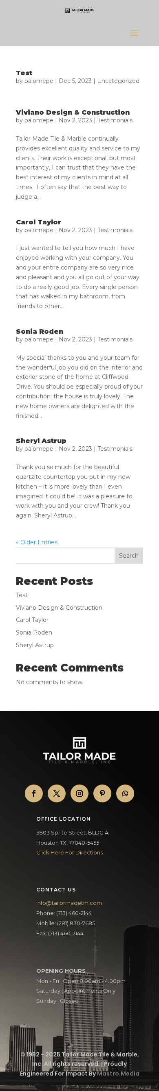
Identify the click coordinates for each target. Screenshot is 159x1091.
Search (129, 555)
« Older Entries (36, 542)
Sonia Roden (39, 331)
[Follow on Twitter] (57, 793)
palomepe (38, 81)
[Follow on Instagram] (79, 793)
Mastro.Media (118, 1073)
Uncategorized (118, 81)
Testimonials (114, 120)
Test (24, 73)
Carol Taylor (38, 222)
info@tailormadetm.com (69, 903)
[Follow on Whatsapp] (125, 793)
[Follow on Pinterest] (102, 793)
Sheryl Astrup (41, 441)
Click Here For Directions (69, 852)
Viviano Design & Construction (73, 112)
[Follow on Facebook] (34, 793)
